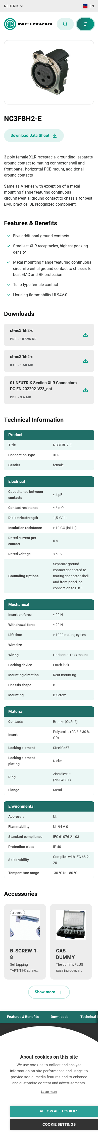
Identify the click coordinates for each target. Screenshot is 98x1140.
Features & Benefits (23, 1017)
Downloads (59, 1017)
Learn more (49, 1092)
